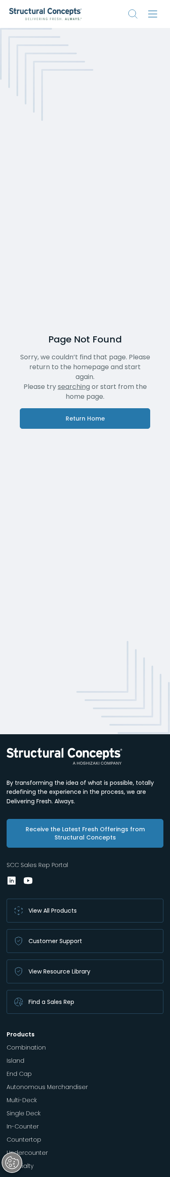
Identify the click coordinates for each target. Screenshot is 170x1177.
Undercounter (27, 1153)
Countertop (24, 1139)
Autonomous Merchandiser (47, 1087)
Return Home (85, 418)
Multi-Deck (22, 1100)
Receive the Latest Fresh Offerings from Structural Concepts (85, 833)
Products (21, 1034)
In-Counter (23, 1126)
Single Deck (23, 1113)
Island (15, 1061)
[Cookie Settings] (12, 1162)
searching (74, 386)
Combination (26, 1047)
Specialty (20, 1166)
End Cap (19, 1074)
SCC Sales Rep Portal (37, 865)
